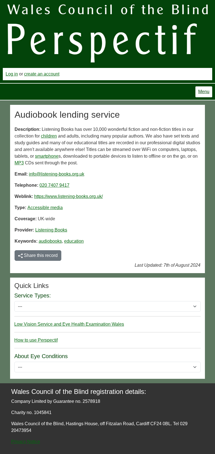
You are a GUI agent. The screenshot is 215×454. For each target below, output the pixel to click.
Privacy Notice (25, 441)
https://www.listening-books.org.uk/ (68, 196)
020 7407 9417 (54, 185)
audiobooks (50, 241)
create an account (41, 74)
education (74, 241)
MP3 (19, 162)
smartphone (47, 156)
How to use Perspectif (36, 340)
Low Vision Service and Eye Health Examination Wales (69, 324)
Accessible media (45, 207)
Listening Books (51, 230)
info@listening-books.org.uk (56, 174)
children (49, 136)
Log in (12, 74)
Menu (203, 91)
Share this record (40, 255)
